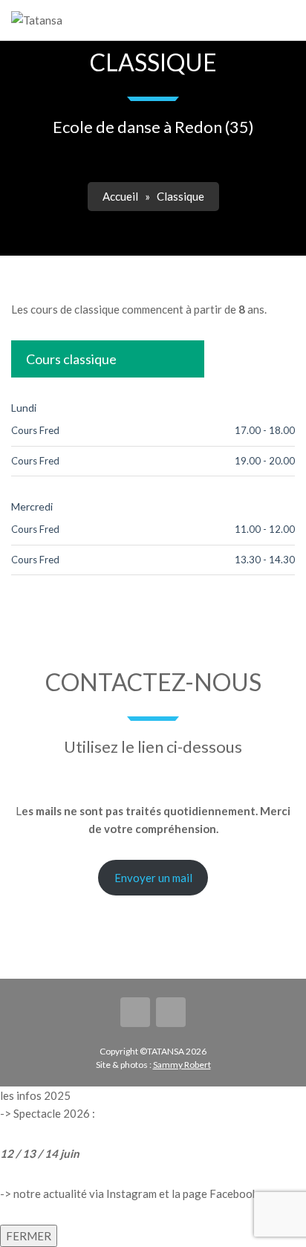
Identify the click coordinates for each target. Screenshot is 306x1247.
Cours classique (71, 359)
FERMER (28, 1236)
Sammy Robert (182, 1064)
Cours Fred (35, 430)
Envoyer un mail (153, 877)
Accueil (120, 196)
